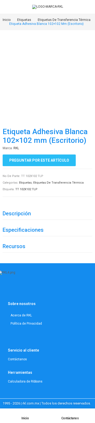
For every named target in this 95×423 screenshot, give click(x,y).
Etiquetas (25, 182)
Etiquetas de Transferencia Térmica (58, 182)
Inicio (25, 418)
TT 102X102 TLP (26, 189)
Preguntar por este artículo (39, 160)
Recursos (14, 246)
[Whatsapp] (41, 289)
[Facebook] (34, 289)
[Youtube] (28, 289)
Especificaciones (23, 230)
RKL (16, 148)
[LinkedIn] (21, 289)
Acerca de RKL (21, 315)
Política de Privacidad (26, 323)
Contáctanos (70, 418)
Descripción (17, 213)
